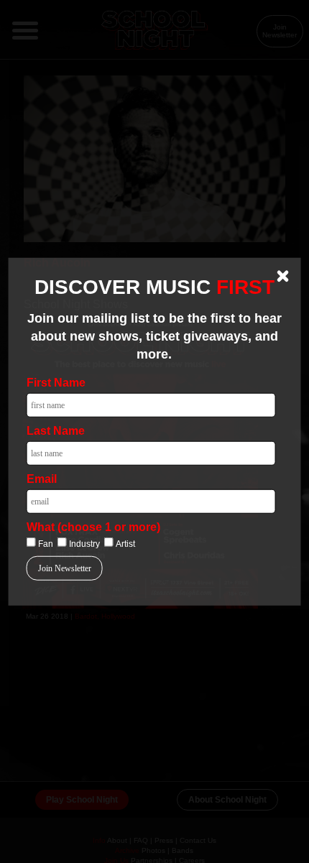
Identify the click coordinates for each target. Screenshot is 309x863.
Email (42, 479)
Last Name (56, 431)
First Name (56, 383)
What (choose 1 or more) (93, 527)
